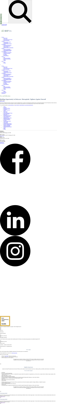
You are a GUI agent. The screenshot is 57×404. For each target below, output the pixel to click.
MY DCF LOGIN (4, 24)
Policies (5, 129)
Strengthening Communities (7, 52)
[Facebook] (1, 14)
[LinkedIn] (1, 18)
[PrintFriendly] (1, 23)
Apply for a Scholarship (7, 49)
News (2, 61)
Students (3, 48)
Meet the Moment (6, 55)
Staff (4, 57)
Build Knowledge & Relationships (8, 47)
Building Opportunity (7, 118)
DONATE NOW (4, 25)
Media (4, 128)
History (5, 59)
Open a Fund (5, 38)
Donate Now (3, 93)
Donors (3, 37)
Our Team (5, 107)
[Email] (1, 20)
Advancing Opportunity (7, 53)
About (3, 56)
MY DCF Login (4, 92)
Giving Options (6, 42)
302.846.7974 (2, 142)
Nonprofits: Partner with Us (7, 45)
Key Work (5, 120)
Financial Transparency (7, 109)
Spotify (18, 105)
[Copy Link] (1, 22)
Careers (5, 60)
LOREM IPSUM (2, 396)
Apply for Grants (6, 46)
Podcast (5, 91)
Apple (16, 105)
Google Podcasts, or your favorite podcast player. (26, 105)
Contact (5, 110)
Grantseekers (3, 44)
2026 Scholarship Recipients (8, 78)
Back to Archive (2, 101)
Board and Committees (7, 58)
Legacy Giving (6, 122)
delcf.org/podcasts (11, 105)
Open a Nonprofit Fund (7, 74)
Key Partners (5, 83)
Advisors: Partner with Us (7, 70)
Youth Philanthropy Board (7, 50)
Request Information (6, 40)
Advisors (3, 41)
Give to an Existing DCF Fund (8, 39)
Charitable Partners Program (7, 43)
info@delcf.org (2, 143)
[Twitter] (1, 16)
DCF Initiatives (4, 51)
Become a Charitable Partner (8, 124)
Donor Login (5, 114)
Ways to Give (5, 66)
